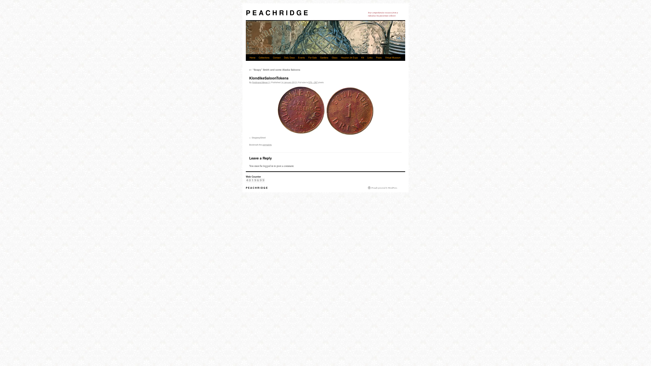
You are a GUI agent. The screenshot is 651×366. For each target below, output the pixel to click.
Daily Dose (289, 57)
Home (252, 57)
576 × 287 (313, 82)
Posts (379, 57)
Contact (277, 57)
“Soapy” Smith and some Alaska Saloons (274, 69)
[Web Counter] (255, 181)
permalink (267, 144)
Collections (264, 57)
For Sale (312, 57)
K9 (362, 57)
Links (370, 57)
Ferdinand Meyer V (261, 82)
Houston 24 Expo (349, 57)
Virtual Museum (393, 57)
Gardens (324, 57)
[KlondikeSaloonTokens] (325, 110)
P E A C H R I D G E (277, 12)
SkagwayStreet (259, 137)
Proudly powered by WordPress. (384, 187)
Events (301, 57)
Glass (335, 57)
